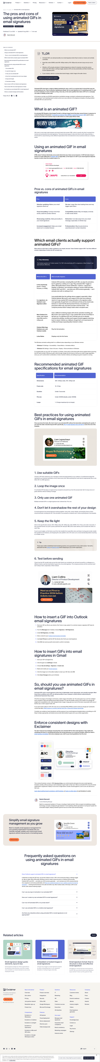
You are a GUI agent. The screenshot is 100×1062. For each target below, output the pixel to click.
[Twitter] (9, 1049)
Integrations (43, 995)
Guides (10, 9)
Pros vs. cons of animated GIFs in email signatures (16, 55)
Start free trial (24, 839)
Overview (27, 992)
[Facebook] (4, 1049)
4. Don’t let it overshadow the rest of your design (16, 76)
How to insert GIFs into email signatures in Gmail (15, 86)
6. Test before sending (10, 81)
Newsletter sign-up (30, 1004)
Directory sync (43, 1024)
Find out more (14, 839)
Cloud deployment (45, 1018)
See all (93, 935)
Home (4, 9)
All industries (58, 1010)
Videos (71, 1007)
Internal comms (59, 1033)
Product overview (44, 992)
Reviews (87, 1004)
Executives (57, 1007)
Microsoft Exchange (45, 1007)
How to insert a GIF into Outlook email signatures (15, 84)
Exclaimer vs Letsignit (30, 1022)
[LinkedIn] (12, 1049)
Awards (87, 1001)
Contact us (73, 1022)
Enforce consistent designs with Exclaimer (13, 91)
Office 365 (42, 1001)
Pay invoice (73, 1028)
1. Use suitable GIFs (9, 68)
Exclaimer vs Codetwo (31, 1020)
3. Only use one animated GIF (11, 73)
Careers (87, 998)
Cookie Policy (12, 1060)
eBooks (72, 1001)
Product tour (28, 1007)
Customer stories (74, 992)
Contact (59, 2)
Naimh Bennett (11, 35)
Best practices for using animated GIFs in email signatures (15, 65)
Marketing (57, 995)
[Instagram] (7, 1049)
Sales (56, 1001)
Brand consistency (19, 26)
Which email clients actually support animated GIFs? (16, 57)
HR (55, 998)
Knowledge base (74, 1020)
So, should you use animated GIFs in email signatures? (16, 89)
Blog (71, 995)
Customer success (60, 1004)
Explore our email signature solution (48, 78)
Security (42, 998)
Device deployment (45, 1021)
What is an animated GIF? (10, 50)
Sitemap (72, 1031)
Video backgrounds (45, 1027)
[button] (50, 874)
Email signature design (8, 26)
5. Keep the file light (9, 78)
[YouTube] (14, 1049)
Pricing (34, 2)
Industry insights (74, 1004)
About (86, 992)
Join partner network (30, 1001)
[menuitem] (18, 2)
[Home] (7, 2)
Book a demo (92, 2)
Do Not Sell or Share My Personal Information (70, 1058)
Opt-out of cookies (89, 1058)
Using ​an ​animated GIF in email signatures (13, 52)
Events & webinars (74, 998)
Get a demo (28, 995)
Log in (69, 2)
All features (43, 1015)
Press (86, 995)
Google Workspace (45, 1004)
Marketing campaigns (60, 1030)
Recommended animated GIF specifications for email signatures (16, 61)
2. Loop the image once (10, 71)
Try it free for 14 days (79, 2)
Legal (71, 1025)
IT (55, 992)
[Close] (96, 1055)
